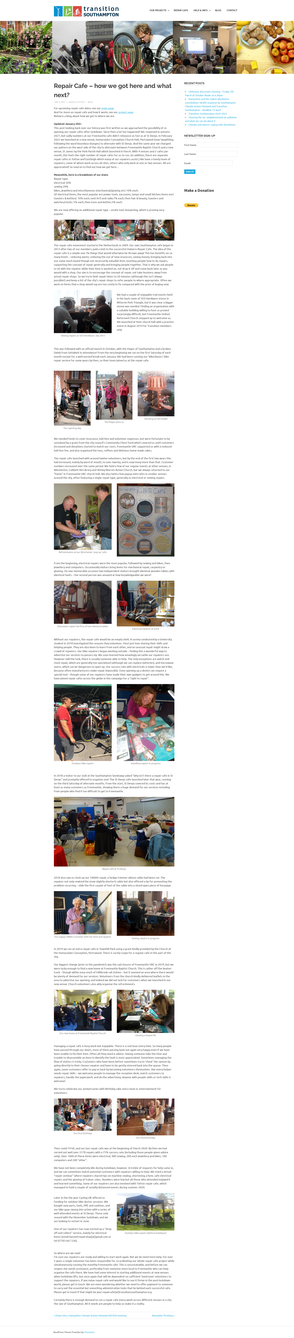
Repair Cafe (181, 10)
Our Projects (158, 10)
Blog (218, 10)
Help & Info (201, 10)
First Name (190, 144)
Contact (232, 10)
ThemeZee (89, 1332)
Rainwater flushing (162, 1315)
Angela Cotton (77, 102)
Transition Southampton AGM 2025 (207, 113)
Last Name (190, 153)
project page (126, 112)
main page (108, 108)
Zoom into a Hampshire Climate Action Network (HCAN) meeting (90, 1315)
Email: (187, 163)
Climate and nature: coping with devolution (211, 124)
